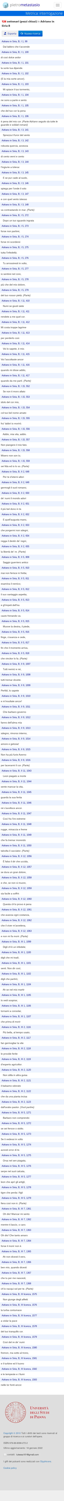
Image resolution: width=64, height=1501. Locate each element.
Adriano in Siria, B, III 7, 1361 (16, 1209)
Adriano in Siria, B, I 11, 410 (16, 301)
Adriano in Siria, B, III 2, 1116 (16, 1027)
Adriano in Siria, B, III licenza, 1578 (19, 1326)
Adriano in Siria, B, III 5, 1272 (16, 1123)
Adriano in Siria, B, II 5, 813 (15, 600)
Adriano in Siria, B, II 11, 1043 (16, 771)
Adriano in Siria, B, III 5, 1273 (16, 1134)
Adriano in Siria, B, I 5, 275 (15, 247)
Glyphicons (45, 1461)
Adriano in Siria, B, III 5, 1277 (16, 1177)
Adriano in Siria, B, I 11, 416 (16, 365)
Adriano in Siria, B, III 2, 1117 (16, 1038)
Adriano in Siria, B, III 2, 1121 (16, 1080)
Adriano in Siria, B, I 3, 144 (15, 162)
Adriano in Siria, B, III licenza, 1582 (19, 1369)
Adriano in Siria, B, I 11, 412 (16, 322)
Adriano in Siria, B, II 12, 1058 (17, 877)
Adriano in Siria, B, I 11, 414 (16, 343)
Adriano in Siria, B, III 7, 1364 (16, 1241)
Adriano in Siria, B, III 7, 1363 (16, 1230)
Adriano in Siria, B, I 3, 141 (15, 130)
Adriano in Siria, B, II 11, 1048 (16, 824)
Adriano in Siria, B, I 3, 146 (15, 183)
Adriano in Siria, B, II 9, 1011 (16, 707)
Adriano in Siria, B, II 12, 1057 (17, 867)
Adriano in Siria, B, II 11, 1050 (16, 845)
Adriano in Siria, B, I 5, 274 (15, 237)
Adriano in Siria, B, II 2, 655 (15, 546)
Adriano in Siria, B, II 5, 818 (15, 653)
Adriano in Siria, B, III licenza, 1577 (19, 1315)
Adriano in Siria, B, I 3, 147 (15, 194)
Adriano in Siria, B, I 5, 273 (15, 226)
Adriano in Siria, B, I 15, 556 (16, 429)
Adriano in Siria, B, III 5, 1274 (16, 1144)
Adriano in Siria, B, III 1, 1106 (16, 1006)
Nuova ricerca (31, 33)
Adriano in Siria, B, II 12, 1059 (17, 888)
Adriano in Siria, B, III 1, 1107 (16, 1016)
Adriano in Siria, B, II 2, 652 (15, 514)
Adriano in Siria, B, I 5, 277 (15, 269)
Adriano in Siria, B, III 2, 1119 (16, 1059)
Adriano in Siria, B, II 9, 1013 (16, 728)
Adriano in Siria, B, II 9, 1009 (16, 685)
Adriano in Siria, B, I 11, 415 (16, 354)
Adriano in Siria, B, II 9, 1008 (16, 674)
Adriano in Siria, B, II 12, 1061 (17, 909)
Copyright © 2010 (12, 1433)
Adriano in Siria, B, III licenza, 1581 (19, 1358)
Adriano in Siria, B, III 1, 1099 (16, 942)
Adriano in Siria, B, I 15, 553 (16, 397)
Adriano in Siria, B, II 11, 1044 (16, 781)
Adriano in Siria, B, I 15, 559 (16, 461)
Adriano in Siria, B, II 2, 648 (15, 472)
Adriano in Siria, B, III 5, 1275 (16, 1155)
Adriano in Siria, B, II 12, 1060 (17, 899)
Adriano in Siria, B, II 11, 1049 (16, 835)
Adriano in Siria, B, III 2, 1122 (16, 1091)
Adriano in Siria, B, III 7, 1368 (16, 1283)
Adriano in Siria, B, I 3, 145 (15, 172)
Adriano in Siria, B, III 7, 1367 (16, 1273)
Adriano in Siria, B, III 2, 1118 (16, 1048)
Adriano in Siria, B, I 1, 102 (15, 73)
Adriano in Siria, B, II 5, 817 (15, 642)
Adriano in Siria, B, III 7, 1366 (16, 1262)
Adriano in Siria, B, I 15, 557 (16, 439)
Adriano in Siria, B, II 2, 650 (15, 493)
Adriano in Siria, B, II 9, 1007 (16, 664)
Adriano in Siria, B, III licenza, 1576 (19, 1305)
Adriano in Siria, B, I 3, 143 (15, 151)
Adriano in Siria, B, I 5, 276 (15, 258)
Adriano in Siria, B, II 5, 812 (15, 589)
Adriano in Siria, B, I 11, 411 (15, 311)
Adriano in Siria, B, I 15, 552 (16, 386)
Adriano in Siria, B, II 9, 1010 (16, 696)
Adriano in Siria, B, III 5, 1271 (16, 1112)
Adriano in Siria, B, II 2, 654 (15, 536)
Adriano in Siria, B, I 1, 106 (15, 116)
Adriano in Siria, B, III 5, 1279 (16, 1198)
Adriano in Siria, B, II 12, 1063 (17, 931)
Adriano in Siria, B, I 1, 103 (15, 84)
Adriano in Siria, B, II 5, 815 (15, 621)
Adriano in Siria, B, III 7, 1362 (16, 1219)
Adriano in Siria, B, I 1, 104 (15, 95)
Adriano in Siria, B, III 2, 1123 (16, 1102)
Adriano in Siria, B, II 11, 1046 (16, 803)
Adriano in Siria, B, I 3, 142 (15, 140)
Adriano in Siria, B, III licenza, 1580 (19, 1347)
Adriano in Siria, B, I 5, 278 (15, 279)
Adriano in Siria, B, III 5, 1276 (16, 1166)
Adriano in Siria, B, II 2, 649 (15, 482)
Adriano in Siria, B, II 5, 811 (15, 578)
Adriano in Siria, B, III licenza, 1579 (19, 1337)
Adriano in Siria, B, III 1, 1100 (16, 952)
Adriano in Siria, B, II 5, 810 (15, 568)
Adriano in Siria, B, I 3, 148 (15, 204)
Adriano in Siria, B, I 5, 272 (15, 215)
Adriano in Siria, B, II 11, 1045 (16, 792)
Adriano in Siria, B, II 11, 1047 (16, 813)
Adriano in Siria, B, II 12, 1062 (17, 920)
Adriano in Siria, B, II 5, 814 (15, 610)
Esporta (11, 33)
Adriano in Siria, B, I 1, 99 (14, 41)
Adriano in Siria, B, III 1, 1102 (16, 974)
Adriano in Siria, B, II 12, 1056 (17, 856)
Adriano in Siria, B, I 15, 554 (16, 407)
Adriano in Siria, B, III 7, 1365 (16, 1251)
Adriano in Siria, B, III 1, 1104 (16, 984)
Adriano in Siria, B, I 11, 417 (16, 375)
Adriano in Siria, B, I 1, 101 (15, 63)
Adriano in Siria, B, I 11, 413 (16, 333)
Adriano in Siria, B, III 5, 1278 (16, 1187)
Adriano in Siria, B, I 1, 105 (15, 105)
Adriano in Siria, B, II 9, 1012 (16, 717)
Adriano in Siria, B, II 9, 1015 (16, 749)
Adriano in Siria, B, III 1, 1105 (16, 995)
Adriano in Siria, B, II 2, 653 (15, 525)
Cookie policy (10, 1467)
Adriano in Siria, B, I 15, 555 (16, 418)
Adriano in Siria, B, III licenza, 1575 (19, 1294)
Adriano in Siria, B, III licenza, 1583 (19, 1380)
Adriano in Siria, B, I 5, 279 (15, 290)
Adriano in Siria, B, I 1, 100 (15, 52)
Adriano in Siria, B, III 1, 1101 (16, 963)
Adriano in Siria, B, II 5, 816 (15, 632)
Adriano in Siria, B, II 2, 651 (15, 504)
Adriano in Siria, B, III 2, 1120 (16, 1070)
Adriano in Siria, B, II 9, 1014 (16, 739)
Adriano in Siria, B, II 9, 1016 (16, 760)
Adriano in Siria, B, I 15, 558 (16, 450)
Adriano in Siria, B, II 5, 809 (15, 557)
